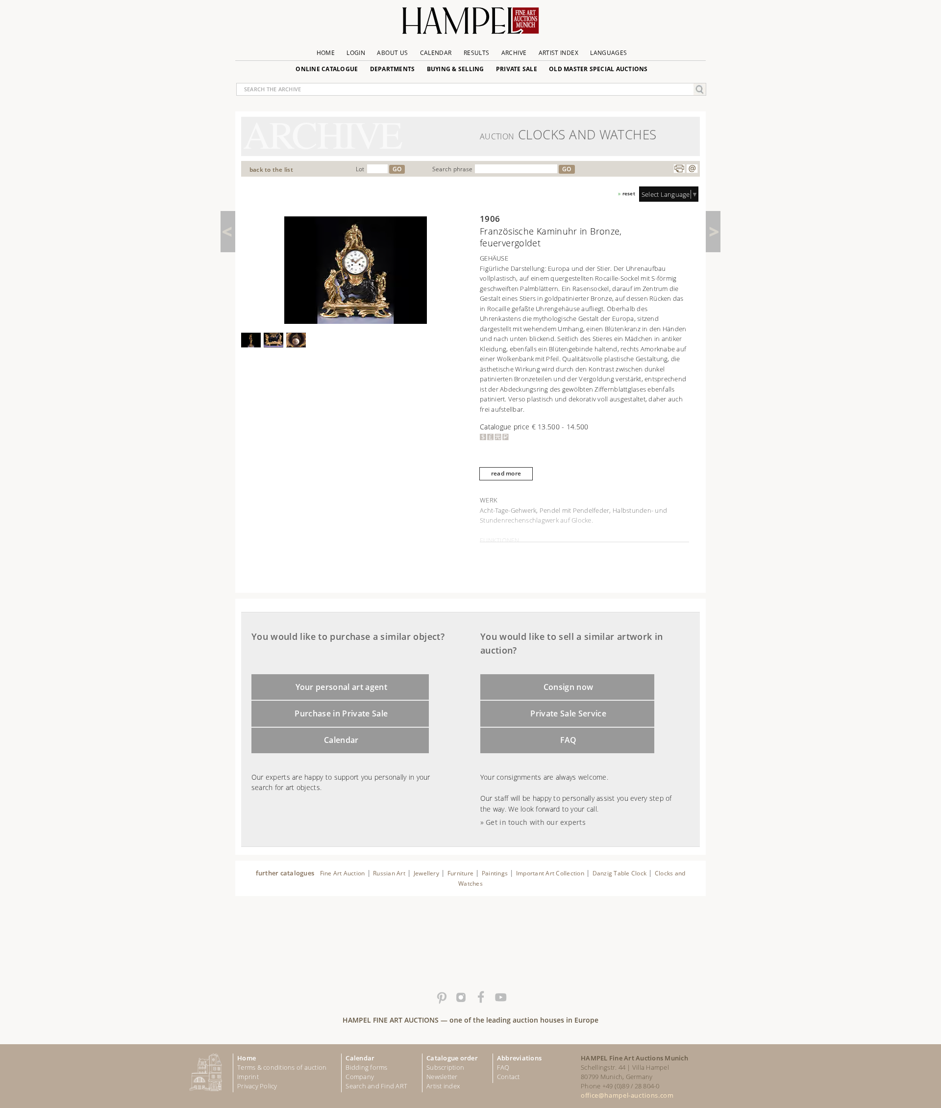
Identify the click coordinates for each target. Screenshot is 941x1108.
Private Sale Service (568, 713)
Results (477, 53)
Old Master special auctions (598, 69)
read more (506, 473)
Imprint (248, 1076)
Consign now (569, 687)
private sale (516, 69)
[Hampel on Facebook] (480, 997)
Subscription (445, 1067)
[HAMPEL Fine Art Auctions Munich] (470, 24)
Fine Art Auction (342, 873)
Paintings (495, 873)
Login (356, 53)
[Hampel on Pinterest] (441, 997)
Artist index (443, 1086)
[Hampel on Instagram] (460, 997)
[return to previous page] (228, 231)
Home (326, 53)
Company (360, 1076)
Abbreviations (519, 1058)
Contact (508, 1076)
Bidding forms (366, 1067)
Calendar (436, 53)
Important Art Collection (550, 873)
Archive (514, 53)
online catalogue (327, 69)
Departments (392, 69)
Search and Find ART (376, 1086)
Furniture (460, 873)
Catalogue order (452, 1058)
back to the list (271, 169)
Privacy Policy (257, 1086)
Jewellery (426, 873)
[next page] (713, 231)
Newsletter (442, 1076)
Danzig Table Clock (619, 873)
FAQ (568, 740)
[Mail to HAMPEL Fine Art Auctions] (692, 168)
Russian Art (389, 873)
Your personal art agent (342, 687)
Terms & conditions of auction (281, 1067)
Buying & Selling (455, 69)
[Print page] (679, 168)
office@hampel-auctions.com (627, 1095)
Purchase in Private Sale (341, 713)
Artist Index (558, 53)
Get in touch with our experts (536, 822)
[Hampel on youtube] (500, 997)
